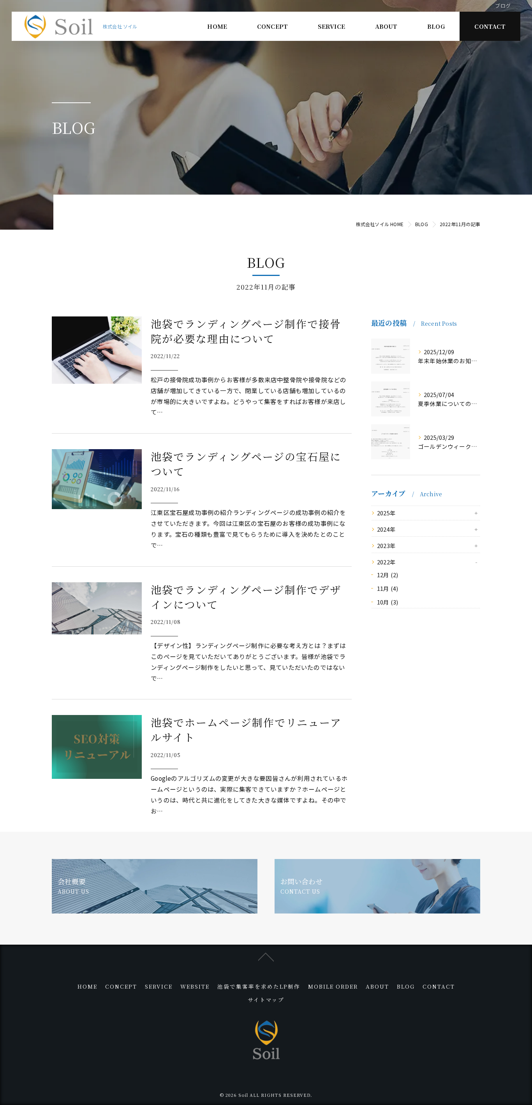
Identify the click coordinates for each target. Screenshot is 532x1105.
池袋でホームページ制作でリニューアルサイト (246, 730)
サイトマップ (266, 999)
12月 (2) (387, 575)
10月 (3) (387, 602)
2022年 (386, 562)
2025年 (386, 513)
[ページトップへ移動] (266, 956)
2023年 (386, 545)
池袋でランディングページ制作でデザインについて (246, 597)
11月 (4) (387, 588)
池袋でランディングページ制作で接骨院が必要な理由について (246, 331)
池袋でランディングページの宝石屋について (246, 464)
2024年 (386, 529)
